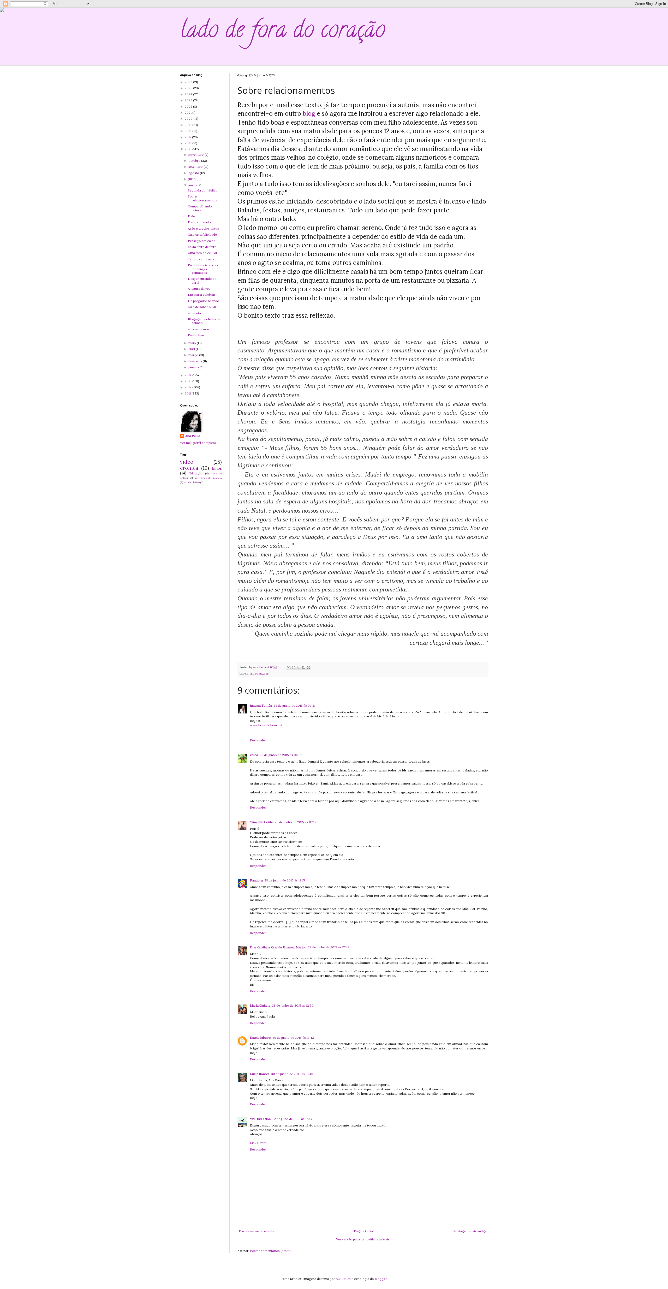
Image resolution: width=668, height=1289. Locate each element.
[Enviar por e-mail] (288, 667)
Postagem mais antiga (470, 1231)
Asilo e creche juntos (203, 228)
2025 (189, 88)
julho (192, 179)
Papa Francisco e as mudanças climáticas (203, 269)
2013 (188, 381)
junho (193, 185)
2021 (188, 112)
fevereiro (195, 361)
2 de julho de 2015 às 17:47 (293, 1119)
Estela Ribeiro (260, 1038)
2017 (188, 137)
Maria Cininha (260, 1005)
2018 (188, 131)
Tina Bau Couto (261, 822)
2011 (188, 393)
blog (308, 113)
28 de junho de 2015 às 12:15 (284, 880)
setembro (196, 167)
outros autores (259, 673)
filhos (217, 468)
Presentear (196, 335)
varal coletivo (192, 482)
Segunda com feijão (203, 190)
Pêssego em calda (201, 241)
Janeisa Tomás (261, 705)
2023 (189, 100)
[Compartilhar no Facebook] (303, 667)
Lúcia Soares (260, 1074)
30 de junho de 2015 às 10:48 (292, 1074)
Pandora (256, 880)
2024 (189, 94)
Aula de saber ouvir (202, 307)
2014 (188, 375)
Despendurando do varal (202, 280)
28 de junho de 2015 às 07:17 (295, 822)
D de (191, 216)
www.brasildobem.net (266, 725)
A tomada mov (199, 329)
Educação (195, 473)
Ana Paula (192, 436)
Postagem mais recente (256, 1231)
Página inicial (364, 1231)
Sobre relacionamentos (202, 198)
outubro (194, 160)
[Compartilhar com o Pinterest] (308, 667)
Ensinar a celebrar (201, 295)
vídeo (186, 462)
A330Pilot (343, 1279)
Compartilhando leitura (200, 208)
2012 (188, 387)
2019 (188, 125)
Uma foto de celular (202, 253)
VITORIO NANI (261, 1119)
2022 (189, 106)
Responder (258, 740)
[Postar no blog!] (293, 667)
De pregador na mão (203, 301)
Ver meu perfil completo (198, 443)
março (193, 355)
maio (192, 343)
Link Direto (258, 1143)
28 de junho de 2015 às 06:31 (294, 705)
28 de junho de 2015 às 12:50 (293, 1005)
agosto (194, 173)
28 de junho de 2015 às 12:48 (328, 947)
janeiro (194, 367)
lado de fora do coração (282, 32)
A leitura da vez (199, 289)
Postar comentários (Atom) (270, 1251)
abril (192, 349)
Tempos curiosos (201, 259)
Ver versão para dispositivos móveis (363, 1239)
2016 (188, 143)
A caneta (194, 313)
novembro (196, 154)
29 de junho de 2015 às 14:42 (293, 1038)
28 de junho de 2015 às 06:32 (281, 755)
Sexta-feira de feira (202, 247)
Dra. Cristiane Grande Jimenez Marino (278, 947)
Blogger (381, 1279)
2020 (189, 118)
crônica (189, 468)
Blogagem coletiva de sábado (204, 321)
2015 (188, 149)
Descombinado (199, 222)
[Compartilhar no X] (298, 667)
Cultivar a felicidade (202, 234)
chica (254, 755)
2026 (189, 82)
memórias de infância (208, 478)
